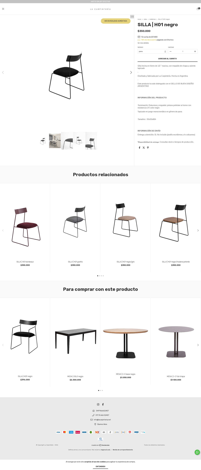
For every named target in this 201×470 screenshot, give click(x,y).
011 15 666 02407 (102, 415)
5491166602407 (102, 411)
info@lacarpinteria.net (102, 420)
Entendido (100, 467)
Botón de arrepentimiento (123, 450)
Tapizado (140, 47)
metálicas (152, 19)
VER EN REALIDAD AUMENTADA (115, 21)
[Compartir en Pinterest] (148, 147)
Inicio (139, 19)
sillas (145, 19)
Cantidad (171, 47)
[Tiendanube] (100, 446)
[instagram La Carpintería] (98, 404)
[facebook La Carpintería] (103, 404)
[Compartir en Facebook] (139, 147)
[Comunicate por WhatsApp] (197, 452)
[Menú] (3, 9)
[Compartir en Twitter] (144, 147)
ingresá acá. (106, 450)
